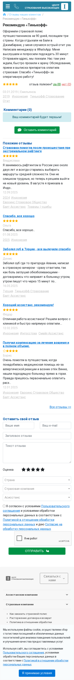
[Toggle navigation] (7, 6)
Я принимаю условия (37, 673)
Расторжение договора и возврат (31, 617)
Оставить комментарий (38, 130)
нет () (66, 84)
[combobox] (37, 480)
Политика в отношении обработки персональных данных (31, 624)
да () (57, 84)
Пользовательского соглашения (23, 652)
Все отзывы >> (60, 407)
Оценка (8, 469)
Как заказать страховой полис (28, 613)
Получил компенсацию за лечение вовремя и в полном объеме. (36, 344)
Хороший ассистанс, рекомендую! (28, 305)
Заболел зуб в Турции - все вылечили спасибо (37, 249)
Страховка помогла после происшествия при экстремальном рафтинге (36, 149)
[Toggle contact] (16, 6)
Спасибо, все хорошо (19, 216)
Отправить (35, 551)
